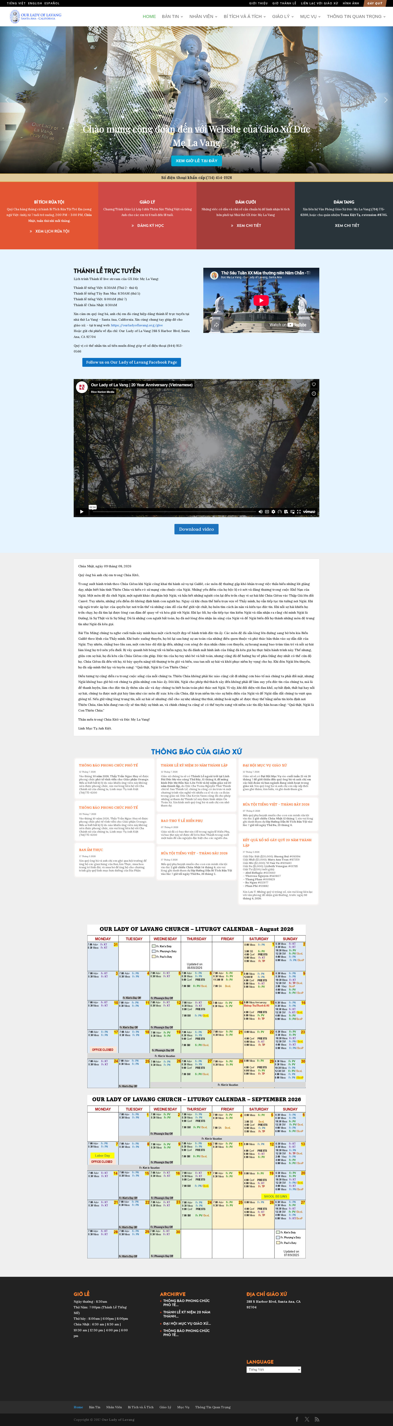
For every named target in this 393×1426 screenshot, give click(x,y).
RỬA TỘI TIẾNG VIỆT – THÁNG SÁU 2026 (194, 853)
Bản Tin (170, 17)
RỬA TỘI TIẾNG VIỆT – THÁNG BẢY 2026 (276, 804)
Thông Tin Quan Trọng (354, 17)
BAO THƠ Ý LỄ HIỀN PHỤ (182, 821)
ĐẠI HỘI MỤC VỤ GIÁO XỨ (265, 765)
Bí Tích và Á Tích (243, 17)
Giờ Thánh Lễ (284, 3)
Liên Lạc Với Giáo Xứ (319, 3)
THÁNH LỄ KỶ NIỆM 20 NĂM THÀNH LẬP (194, 765)
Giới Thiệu (258, 3)
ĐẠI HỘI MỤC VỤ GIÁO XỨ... (187, 1323)
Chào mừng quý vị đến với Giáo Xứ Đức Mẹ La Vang (197, 138)
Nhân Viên (201, 17)
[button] (7, 100)
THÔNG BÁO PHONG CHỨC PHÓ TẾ (108, 765)
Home (149, 17)
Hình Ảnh (351, 3)
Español (52, 3)
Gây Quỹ (375, 3)
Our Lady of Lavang (118, 1420)
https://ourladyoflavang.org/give (137, 325)
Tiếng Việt (16, 3)
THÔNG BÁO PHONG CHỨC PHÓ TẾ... (186, 1302)
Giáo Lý (281, 17)
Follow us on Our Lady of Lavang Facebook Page (131, 362)
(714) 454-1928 (219, 177)
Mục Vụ (308, 17)
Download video (196, 529)
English (35, 3)
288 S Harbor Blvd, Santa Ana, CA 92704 (196, 148)
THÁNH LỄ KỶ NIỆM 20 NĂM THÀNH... (186, 1314)
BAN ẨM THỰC (91, 850)
